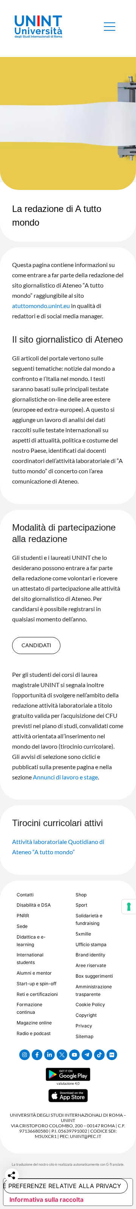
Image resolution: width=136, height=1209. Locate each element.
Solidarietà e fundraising (89, 919)
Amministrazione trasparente (94, 990)
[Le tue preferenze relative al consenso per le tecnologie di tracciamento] (129, 906)
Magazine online (34, 1023)
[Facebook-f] (37, 1054)
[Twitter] (62, 1054)
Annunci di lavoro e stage (65, 777)
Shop (81, 895)
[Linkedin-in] (49, 1054)
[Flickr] (112, 1054)
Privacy (84, 1026)
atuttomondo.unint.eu (41, 305)
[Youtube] (74, 1054)
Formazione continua (29, 1008)
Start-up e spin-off (36, 983)
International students (30, 958)
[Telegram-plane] (87, 1054)
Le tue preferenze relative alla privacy (62, 1186)
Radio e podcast (34, 1033)
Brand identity (90, 955)
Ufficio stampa (91, 944)
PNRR (23, 915)
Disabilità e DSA (34, 905)
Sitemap (84, 1036)
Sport (81, 905)
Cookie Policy (90, 1004)
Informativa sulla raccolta (46, 1199)
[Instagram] (24, 1054)
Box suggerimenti (94, 976)
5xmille (83, 934)
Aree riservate (91, 965)
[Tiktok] (99, 1054)
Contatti (25, 895)
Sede (22, 926)
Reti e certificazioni (37, 994)
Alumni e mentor (34, 973)
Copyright (86, 1015)
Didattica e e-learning (31, 940)
